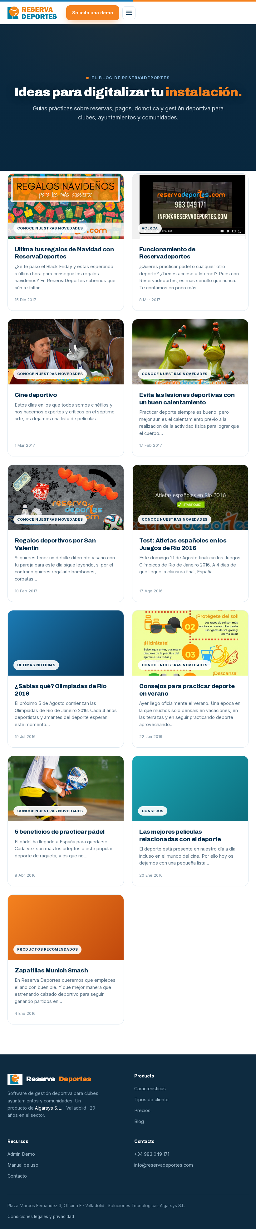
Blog (139, 1121)
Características (150, 1088)
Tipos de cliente (151, 1099)
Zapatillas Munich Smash (51, 970)
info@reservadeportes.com (163, 1165)
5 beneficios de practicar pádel (59, 831)
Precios (142, 1110)
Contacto (17, 1175)
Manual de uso (22, 1165)
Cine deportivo (36, 395)
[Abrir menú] (128, 12)
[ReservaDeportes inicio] (32, 13)
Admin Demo (21, 1154)
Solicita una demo (92, 12)
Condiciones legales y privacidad (40, 1216)
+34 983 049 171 (151, 1154)
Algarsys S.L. (48, 1108)
